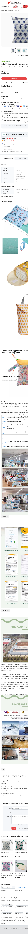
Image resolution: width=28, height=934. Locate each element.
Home (2, 10)
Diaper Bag (17, 10)
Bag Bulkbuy (21, 920)
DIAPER (3, 890)
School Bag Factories (7, 913)
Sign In (3, 151)
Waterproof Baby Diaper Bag (9, 920)
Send (14, 828)
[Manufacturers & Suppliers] (14, 2)
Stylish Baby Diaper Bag (8, 906)
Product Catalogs (22, 887)
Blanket (16, 893)
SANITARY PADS (18, 890)
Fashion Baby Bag (19, 917)
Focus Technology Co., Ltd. (18, 928)
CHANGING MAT (5, 893)
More (2, 923)
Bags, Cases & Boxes (9, 10)
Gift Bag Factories (19, 913)
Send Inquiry (14, 78)
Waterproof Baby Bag (7, 917)
